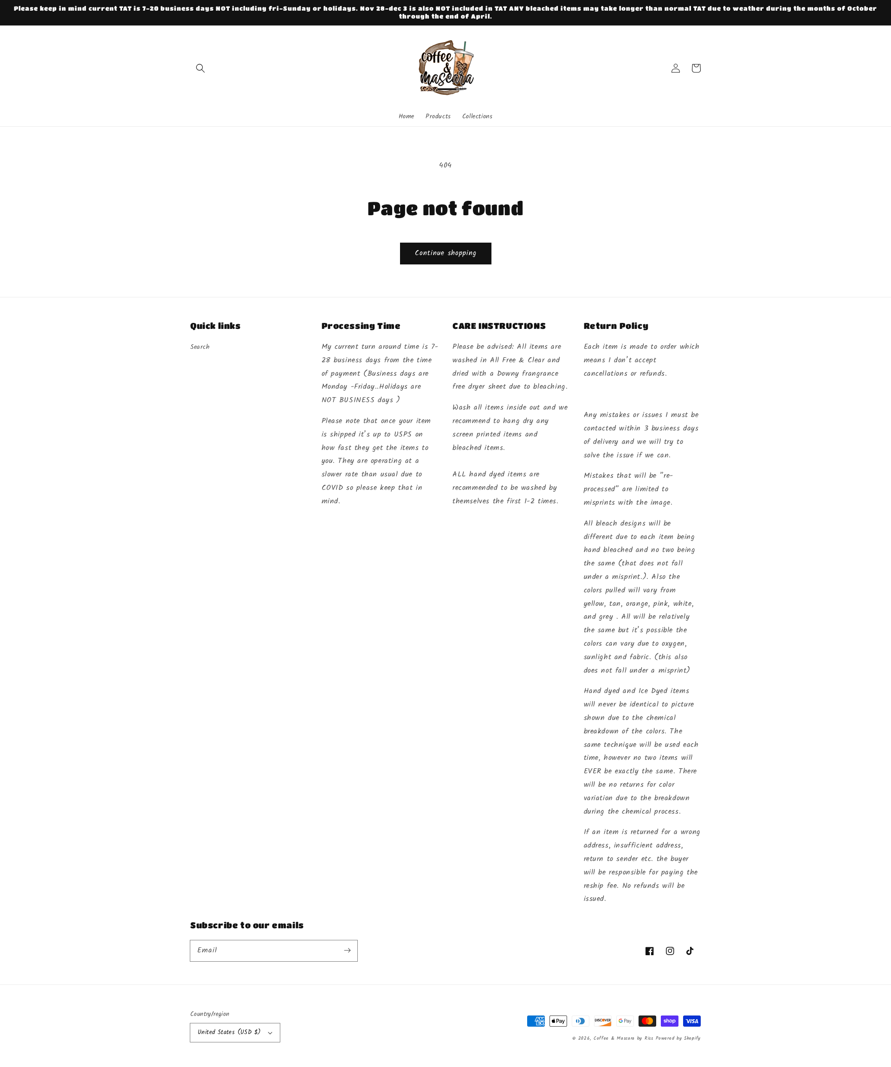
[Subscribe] (347, 950)
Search (200, 347)
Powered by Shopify (678, 1038)
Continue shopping (446, 253)
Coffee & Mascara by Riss (623, 1038)
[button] (200, 68)
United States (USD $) (229, 1032)
